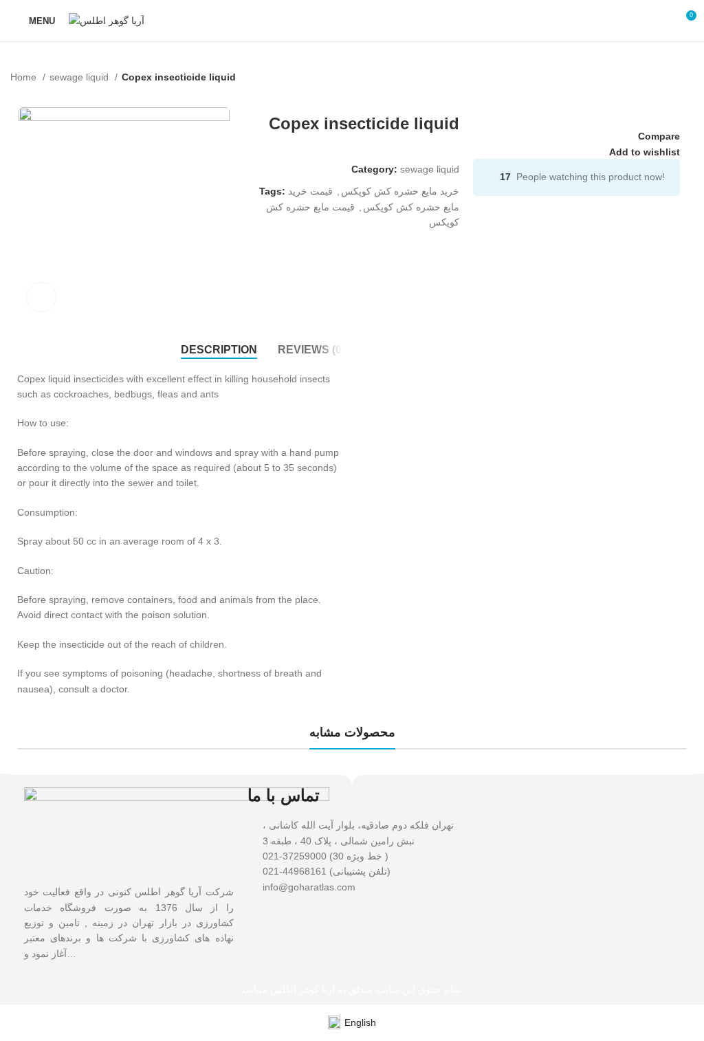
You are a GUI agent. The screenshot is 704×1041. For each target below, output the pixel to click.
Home (24, 77)
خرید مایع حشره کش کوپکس (400, 191)
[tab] (219, 350)
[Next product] (687, 93)
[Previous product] (659, 93)
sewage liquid (80, 77)
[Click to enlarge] (41, 297)
